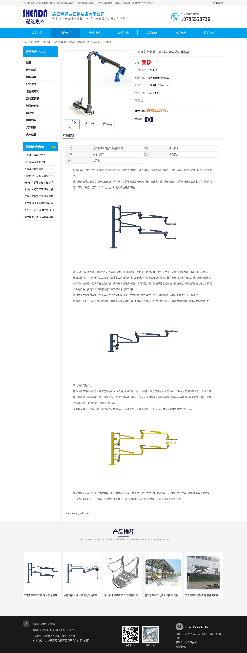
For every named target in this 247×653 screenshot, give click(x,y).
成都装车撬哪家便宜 (35, 162)
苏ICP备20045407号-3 (65, 630)
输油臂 (30, 113)
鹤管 (28, 62)
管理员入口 (73, 640)
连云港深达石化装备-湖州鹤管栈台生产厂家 (127, 595)
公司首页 (37, 32)
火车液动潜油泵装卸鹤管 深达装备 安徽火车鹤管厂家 (40, 203)
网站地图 (85, 640)
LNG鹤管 (31, 84)
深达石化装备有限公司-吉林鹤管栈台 (83, 595)
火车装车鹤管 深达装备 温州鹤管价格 (40, 210)
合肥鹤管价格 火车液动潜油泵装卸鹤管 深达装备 (49, 595)
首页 (36, 42)
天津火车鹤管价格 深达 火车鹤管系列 (40, 182)
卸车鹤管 (31, 77)
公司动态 (152, 32)
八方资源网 (51, 640)
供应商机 (65, 32)
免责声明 (62, 640)
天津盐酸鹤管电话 (33, 169)
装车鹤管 (31, 69)
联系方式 (209, 32)
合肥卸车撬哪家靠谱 (35, 155)
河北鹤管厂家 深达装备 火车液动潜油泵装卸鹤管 (40, 176)
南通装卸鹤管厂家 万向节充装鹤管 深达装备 (208, 595)
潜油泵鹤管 (60, 42)
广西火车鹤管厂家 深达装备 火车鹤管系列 (40, 196)
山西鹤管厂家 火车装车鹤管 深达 (40, 217)
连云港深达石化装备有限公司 (47, 636)
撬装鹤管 (31, 120)
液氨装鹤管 (32, 91)
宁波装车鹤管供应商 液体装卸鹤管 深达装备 (168, 595)
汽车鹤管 (31, 127)
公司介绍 (123, 32)
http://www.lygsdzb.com (78, 513)
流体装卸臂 (32, 105)
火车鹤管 (31, 134)
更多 (53, 147)
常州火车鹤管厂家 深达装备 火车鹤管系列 (40, 189)
